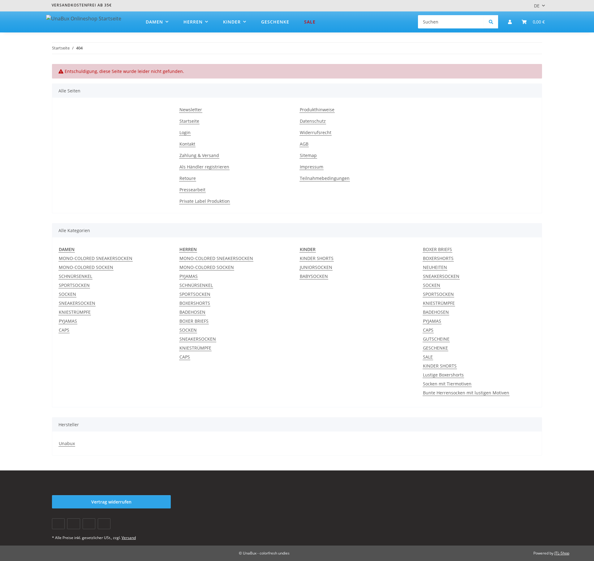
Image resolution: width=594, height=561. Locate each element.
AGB (304, 144)
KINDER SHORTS (317, 258)
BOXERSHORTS (194, 303)
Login (185, 132)
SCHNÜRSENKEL (75, 276)
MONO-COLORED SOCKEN (86, 267)
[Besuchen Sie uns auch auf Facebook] (58, 523)
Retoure (187, 178)
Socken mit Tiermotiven (447, 384)
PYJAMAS (68, 321)
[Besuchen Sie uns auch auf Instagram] (104, 523)
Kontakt (187, 144)
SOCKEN (67, 294)
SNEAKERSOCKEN (77, 303)
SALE (428, 357)
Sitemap (308, 155)
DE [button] (537, 6)
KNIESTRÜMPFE (75, 312)
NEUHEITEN (435, 267)
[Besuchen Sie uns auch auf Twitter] (73, 523)
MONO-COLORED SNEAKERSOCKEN (95, 258)
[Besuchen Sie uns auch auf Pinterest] (89, 523)
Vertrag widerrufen (111, 502)
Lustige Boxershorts (443, 375)
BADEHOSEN (192, 312)
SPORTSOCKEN (74, 285)
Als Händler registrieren (204, 167)
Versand (129, 537)
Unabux (67, 443)
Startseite (189, 121)
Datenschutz (313, 121)
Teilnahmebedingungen (325, 178)
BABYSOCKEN (314, 276)
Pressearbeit (192, 190)
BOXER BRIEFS (194, 321)
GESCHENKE (435, 348)
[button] (510, 21)
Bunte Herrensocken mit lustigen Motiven (466, 393)
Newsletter (190, 110)
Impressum (311, 167)
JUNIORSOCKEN (316, 267)
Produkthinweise (317, 110)
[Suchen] (491, 21)
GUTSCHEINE (436, 339)
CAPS (64, 330)
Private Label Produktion (204, 201)
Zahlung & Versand (199, 155)
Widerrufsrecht (315, 132)
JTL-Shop (561, 553)
